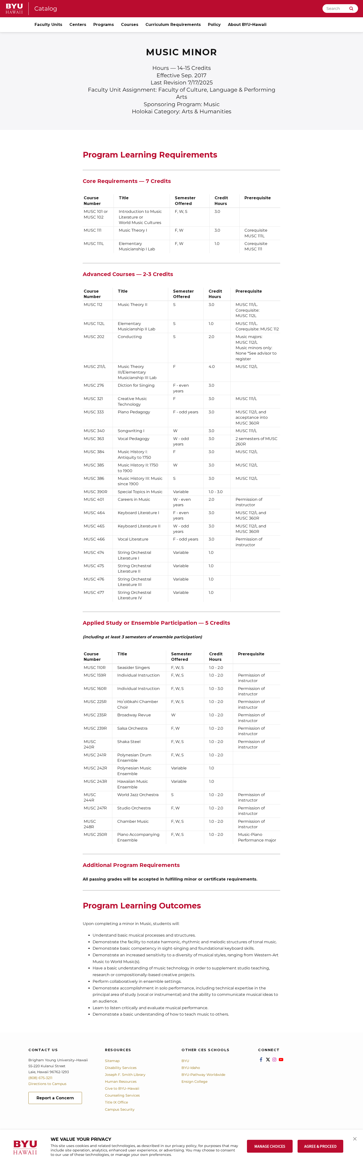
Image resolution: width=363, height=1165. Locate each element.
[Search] (351, 8)
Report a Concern (55, 1098)
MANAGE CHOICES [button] (269, 1146)
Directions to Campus (47, 1084)
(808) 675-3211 (40, 1078)
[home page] (14, 9)
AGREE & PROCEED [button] (320, 1146)
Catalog (45, 8)
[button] (355, 1138)
